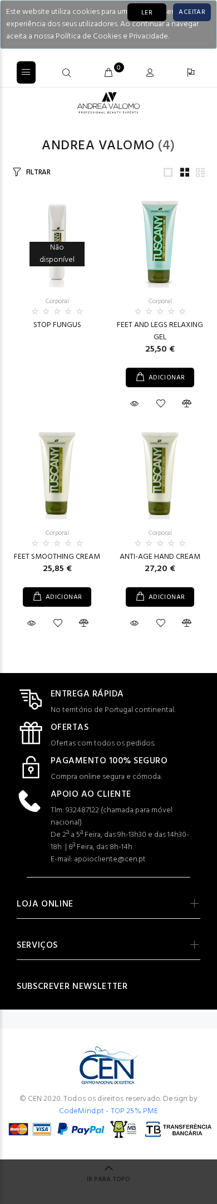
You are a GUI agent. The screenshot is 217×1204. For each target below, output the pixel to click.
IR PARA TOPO (108, 1179)
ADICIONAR (167, 377)
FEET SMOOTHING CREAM (57, 556)
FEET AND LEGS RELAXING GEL (160, 331)
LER (146, 12)
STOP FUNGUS (57, 325)
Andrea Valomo (98, 146)
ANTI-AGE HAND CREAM (160, 556)
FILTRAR (38, 172)
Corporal (57, 301)
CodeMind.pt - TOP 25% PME (109, 1111)
